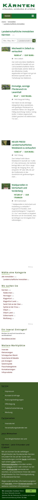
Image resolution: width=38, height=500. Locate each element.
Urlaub (9, 467)
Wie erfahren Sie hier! (9, 338)
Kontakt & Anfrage (12, 395)
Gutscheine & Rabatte (10, 358)
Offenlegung (10, 404)
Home (4, 22)
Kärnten (5, 290)
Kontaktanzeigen (8, 369)
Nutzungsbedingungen (14, 400)
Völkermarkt (8, 315)
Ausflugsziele (12, 469)
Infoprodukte (7, 372)
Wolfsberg (7, 318)
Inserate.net (10, 423)
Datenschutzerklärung (14, 408)
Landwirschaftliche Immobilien (14, 24)
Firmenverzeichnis (25, 483)
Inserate (7, 16)
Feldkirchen (7, 293)
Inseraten (8, 483)
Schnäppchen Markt (10, 355)
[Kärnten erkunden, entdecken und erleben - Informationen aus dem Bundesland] (19, 10)
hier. (25, 497)
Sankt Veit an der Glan (12, 304)
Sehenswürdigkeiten (10, 464)
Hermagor (7, 295)
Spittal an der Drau (10, 307)
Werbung (8, 412)
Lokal (13, 462)
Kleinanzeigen (7, 352)
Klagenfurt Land (9, 301)
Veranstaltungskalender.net (16, 428)
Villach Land (8, 313)
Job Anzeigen (7, 361)
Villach (5, 310)
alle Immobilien (8, 276)
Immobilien (12, 22)
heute (24, 459)
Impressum (9, 391)
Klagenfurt (7, 298)
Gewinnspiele (7, 364)
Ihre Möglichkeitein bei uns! (16, 439)
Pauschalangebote (9, 366)
